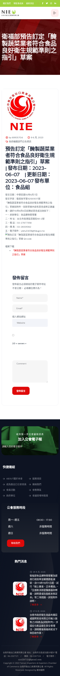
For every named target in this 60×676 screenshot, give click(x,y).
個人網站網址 (19, 316)
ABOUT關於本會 (14, 478)
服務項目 (36, 478)
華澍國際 (40, 670)
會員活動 (10, 489)
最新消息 (30, 3)
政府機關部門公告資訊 (20, 141)
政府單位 (10, 495)
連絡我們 (36, 484)
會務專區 (36, 489)
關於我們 (7, 3)
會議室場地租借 (40, 495)
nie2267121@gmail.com (30, 659)
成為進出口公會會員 (16, 484)
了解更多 (34, 604)
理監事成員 (18, 3)
